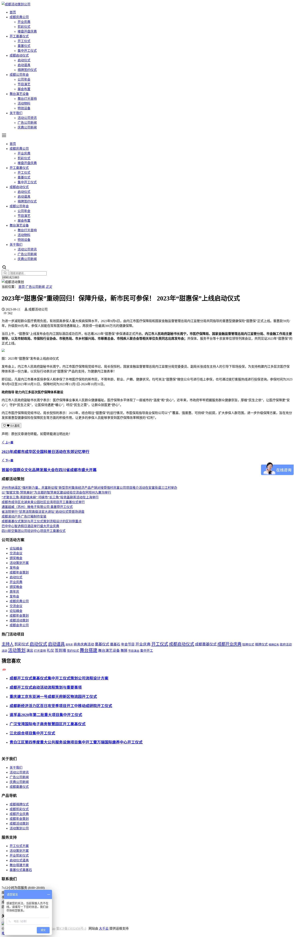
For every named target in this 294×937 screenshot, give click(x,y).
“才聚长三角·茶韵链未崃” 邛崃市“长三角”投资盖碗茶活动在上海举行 (50, 497)
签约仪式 (73, 650)
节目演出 (133, 650)
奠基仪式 (24, 46)
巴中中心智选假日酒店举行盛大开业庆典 (30, 526)
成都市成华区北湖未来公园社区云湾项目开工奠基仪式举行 (43, 502)
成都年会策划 (19, 572)
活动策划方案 (19, 563)
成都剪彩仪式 (19, 809)
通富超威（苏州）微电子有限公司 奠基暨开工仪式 (37, 507)
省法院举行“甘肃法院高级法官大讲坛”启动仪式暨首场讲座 (43, 511)
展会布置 (24, 89)
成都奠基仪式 (206, 644)
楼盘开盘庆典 (27, 31)
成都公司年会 (19, 74)
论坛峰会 (16, 548)
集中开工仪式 (27, 50)
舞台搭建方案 (19, 865)
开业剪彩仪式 (19, 855)
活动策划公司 (19, 828)
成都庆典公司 (19, 17)
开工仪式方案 (19, 846)
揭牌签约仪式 (27, 70)
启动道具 (24, 65)
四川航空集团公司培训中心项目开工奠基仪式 (34, 531)
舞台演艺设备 (19, 94)
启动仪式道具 (19, 860)
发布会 (14, 567)
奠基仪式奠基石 (21, 870)
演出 (29, 651)
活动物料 (24, 103)
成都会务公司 (19, 625)
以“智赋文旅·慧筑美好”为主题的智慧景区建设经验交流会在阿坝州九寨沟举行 (56, 492)
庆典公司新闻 (27, 127)
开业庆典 (24, 22)
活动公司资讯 (27, 118)
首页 (13, 12)
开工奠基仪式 (19, 36)
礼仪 (50, 651)
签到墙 (60, 651)
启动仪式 (24, 60)
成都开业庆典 (229, 644)
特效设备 (24, 108)
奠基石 (115, 644)
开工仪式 (24, 41)
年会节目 (128, 644)
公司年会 (24, 79)
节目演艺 (24, 84)
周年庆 (14, 591)
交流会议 (16, 553)
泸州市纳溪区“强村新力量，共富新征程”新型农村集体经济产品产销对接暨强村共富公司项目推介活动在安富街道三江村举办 (89, 487)
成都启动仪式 (19, 55)
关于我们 (16, 113)
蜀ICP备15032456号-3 (71, 928)
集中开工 (146, 650)
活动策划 (17, 650)
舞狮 (124, 651)
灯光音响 (40, 650)
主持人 (8, 644)
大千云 (104, 928)
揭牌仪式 (261, 644)
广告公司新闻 (27, 122)
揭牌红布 (274, 644)
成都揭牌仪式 (19, 804)
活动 (4, 650)
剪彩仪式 (24, 26)
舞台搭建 (88, 650)
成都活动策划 (19, 620)
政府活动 (286, 644)
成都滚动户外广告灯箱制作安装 (24, 516)
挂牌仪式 (248, 644)
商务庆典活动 (84, 644)
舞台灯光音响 (27, 98)
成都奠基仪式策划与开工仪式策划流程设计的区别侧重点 (42, 521)
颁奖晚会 (16, 558)
